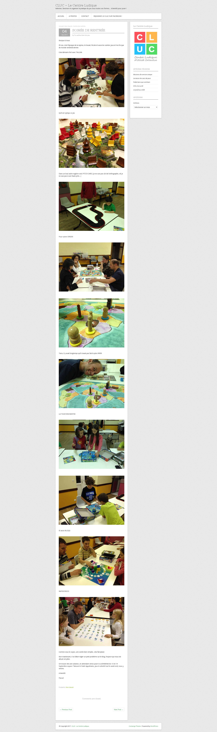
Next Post (118, 709)
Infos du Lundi (138, 86)
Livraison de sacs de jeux (142, 78)
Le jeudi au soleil (139, 90)
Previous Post (66, 709)
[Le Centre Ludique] (145, 46)
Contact (85, 16)
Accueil (61, 16)
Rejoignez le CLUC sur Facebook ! (108, 16)
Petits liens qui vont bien (141, 82)
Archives (136, 103)
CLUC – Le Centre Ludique (76, 5)
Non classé (68, 26)
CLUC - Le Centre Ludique (80, 726)
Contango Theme (135, 726)
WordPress (154, 726)
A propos (73, 16)
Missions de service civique (142, 74)
